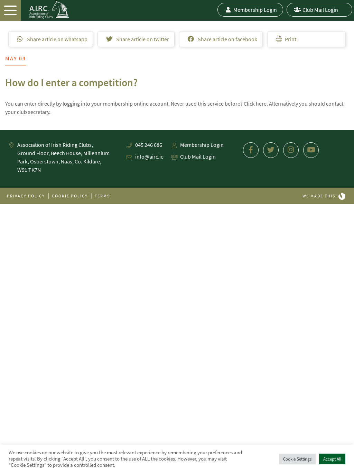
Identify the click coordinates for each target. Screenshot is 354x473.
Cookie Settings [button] (297, 459)
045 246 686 (148, 144)
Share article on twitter (142, 39)
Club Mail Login (320, 9)
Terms (102, 195)
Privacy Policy (26, 195)
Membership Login (255, 9)
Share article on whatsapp (56, 39)
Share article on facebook (227, 39)
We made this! (320, 195)
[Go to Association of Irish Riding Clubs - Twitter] (271, 150)
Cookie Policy (70, 195)
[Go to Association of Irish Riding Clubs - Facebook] (251, 150)
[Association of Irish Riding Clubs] (34, 10)
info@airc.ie (149, 156)
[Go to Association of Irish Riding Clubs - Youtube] (311, 150)
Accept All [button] (332, 459)
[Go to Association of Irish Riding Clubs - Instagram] (291, 150)
